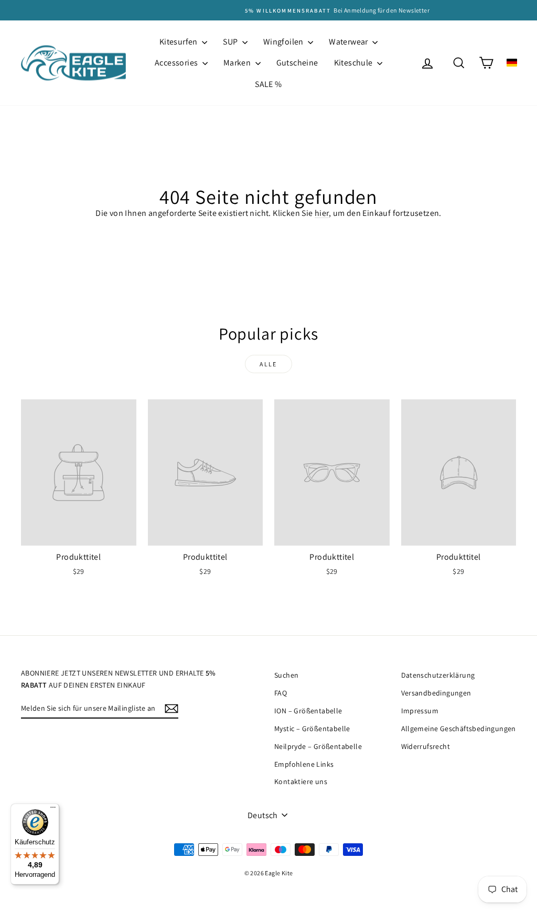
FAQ (280, 693)
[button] (511, 63)
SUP (231, 41)
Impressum (420, 710)
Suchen (286, 675)
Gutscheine (297, 62)
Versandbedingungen (436, 693)
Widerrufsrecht (425, 746)
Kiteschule (354, 62)
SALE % (268, 84)
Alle (268, 364)
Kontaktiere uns (300, 781)
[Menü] (53, 809)
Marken (238, 62)
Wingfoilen (284, 41)
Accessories (177, 62)
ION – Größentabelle (308, 710)
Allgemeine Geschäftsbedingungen (458, 728)
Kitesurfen (179, 41)
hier (322, 213)
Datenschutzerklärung (438, 675)
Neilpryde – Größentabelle (318, 746)
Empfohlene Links (304, 764)
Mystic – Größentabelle (312, 728)
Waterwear (349, 41)
